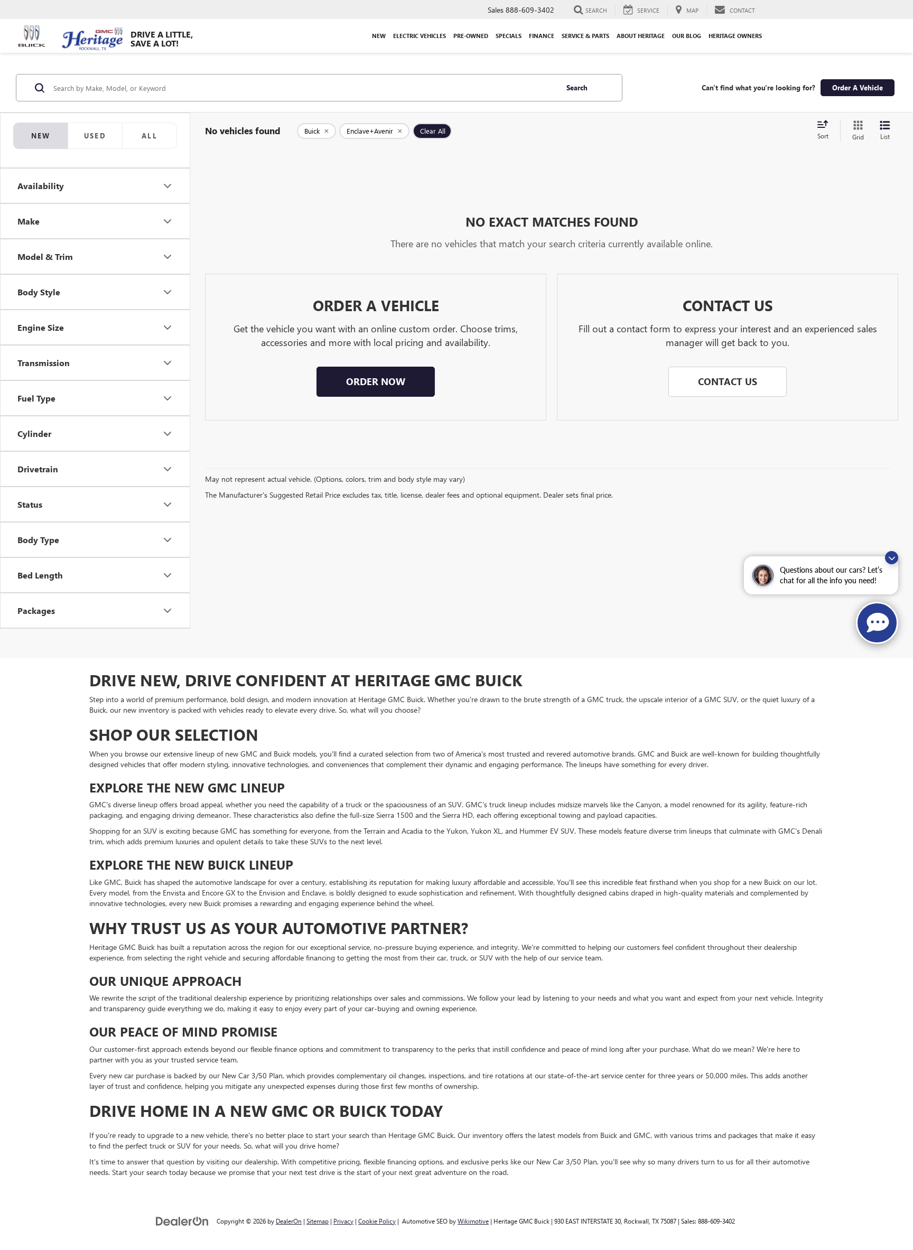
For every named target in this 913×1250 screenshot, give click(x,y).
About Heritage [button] (641, 36)
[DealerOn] (182, 1221)
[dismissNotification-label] (891, 557)
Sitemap (317, 1221)
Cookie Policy (377, 1221)
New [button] (379, 36)
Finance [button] (541, 36)
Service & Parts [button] (585, 36)
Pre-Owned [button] (470, 36)
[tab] (95, 136)
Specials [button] (508, 36)
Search (577, 87)
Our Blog (686, 36)
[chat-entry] (877, 623)
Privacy (343, 1221)
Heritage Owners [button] (735, 36)
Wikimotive (473, 1221)
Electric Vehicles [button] (419, 36)
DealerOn (289, 1221)
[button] (375, 382)
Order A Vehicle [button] (857, 87)
